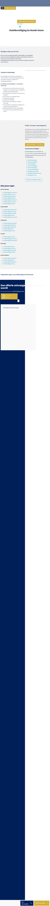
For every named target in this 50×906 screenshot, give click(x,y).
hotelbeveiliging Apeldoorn (9, 225)
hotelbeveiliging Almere (9, 246)
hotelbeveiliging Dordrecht (9, 213)
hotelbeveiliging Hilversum (9, 196)
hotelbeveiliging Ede (8, 229)
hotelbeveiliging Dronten (9, 252)
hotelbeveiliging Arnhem (9, 230)
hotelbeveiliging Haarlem (9, 194)
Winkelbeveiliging (3, 44)
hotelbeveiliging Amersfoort (10, 238)
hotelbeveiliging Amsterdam (10, 192)
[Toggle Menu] (2, 8)
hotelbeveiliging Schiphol (9, 198)
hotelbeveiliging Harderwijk (10, 223)
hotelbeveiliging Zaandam (9, 201)
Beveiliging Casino (32, 175)
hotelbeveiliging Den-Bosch (10, 262)
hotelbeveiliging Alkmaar (9, 203)
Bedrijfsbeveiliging (32, 160)
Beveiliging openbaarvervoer (34, 173)
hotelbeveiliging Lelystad (9, 248)
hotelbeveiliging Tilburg (9, 264)
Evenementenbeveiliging (7, 43)
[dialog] (9, 225)
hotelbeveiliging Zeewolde (9, 250)
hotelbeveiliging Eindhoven (9, 258)
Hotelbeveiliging (32, 164)
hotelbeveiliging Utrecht (9, 236)
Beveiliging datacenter (33, 171)
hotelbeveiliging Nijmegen (9, 227)
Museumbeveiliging (32, 162)
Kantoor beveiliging (32, 166)
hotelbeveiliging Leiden (9, 215)
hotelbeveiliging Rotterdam (10, 209)
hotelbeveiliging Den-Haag (9, 211)
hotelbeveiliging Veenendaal (10, 240)
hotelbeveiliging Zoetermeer (10, 217)
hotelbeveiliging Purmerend (10, 200)
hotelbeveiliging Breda (8, 260)
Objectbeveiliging (5, 44)
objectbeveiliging (29, 153)
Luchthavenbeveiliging (33, 169)
